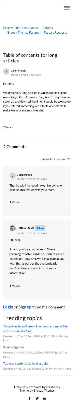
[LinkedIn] (44, 399)
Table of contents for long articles (26, 363)
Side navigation (13, 347)
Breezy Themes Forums (23, 32)
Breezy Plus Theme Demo (20, 27)
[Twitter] (37, 399)
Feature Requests (55, 32)
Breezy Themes (44, 390)
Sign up (25, 306)
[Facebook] (29, 399)
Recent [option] (61, 159)
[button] (66, 7)
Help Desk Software (28, 387)
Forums (48, 27)
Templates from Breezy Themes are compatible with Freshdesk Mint (35, 328)
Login (8, 306)
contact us (37, 268)
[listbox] (63, 159)
